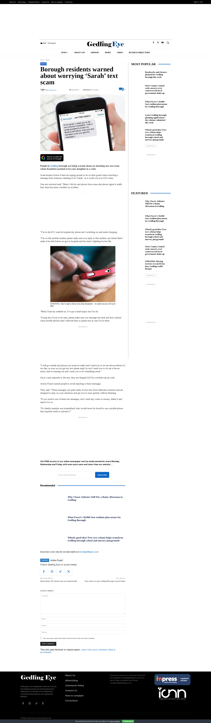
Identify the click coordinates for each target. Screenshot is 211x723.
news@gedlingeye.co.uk (88, 552)
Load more (150, 146)
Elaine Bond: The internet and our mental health (58, 581)
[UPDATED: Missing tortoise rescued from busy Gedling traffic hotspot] (137, 265)
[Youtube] (162, 42)
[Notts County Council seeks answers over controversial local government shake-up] (137, 89)
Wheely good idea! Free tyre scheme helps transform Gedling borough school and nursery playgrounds (155, 135)
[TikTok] (60, 571)
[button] (168, 43)
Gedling (54, 166)
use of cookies (115, 721)
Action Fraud (57, 560)
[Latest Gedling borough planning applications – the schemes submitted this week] (137, 118)
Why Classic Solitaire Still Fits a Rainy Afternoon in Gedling (155, 203)
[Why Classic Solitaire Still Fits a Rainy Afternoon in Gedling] (53, 498)
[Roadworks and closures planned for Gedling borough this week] (137, 74)
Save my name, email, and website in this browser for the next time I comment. (69, 638)
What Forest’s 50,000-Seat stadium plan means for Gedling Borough (156, 104)
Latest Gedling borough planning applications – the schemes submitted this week (155, 119)
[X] (158, 42)
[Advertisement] (105, 21)
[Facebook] (153, 42)
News (48, 60)
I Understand (128, 721)
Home (42, 60)
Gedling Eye (52, 90)
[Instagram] (52, 571)
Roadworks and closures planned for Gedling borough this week (156, 74)
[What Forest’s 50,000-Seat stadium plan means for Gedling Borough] (53, 519)
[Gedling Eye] (106, 44)
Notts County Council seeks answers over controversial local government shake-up (154, 89)
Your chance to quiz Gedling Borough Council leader (105, 581)
